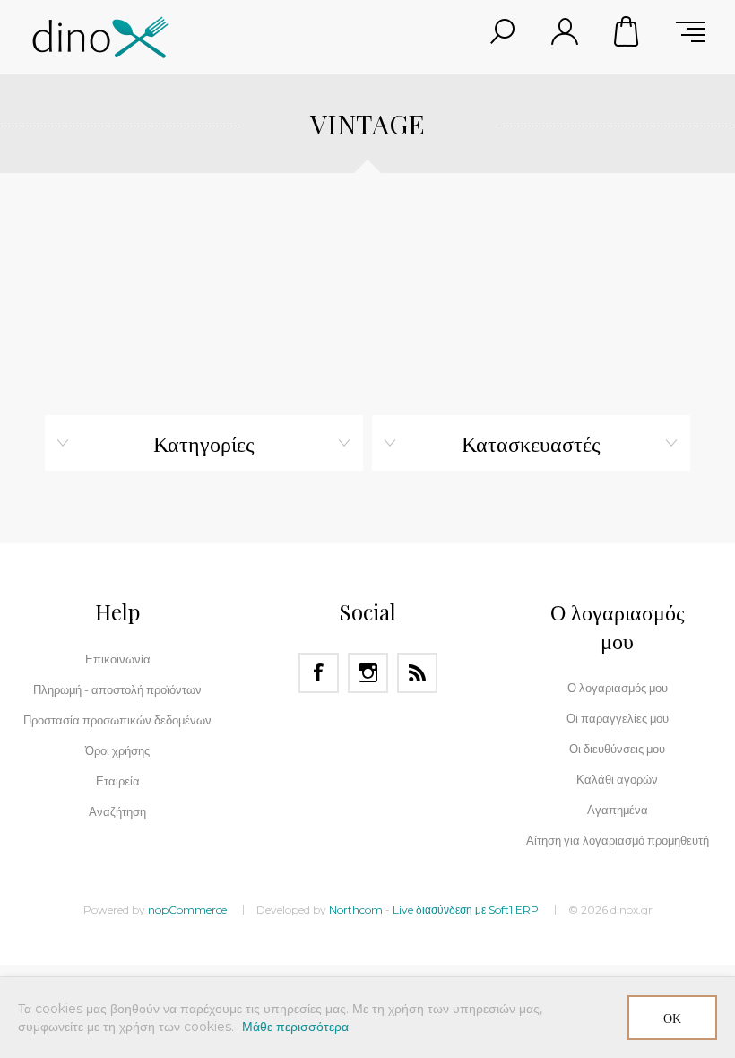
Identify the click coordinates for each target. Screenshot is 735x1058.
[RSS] (417, 673)
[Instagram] (368, 673)
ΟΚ (672, 1018)
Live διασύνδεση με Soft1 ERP (466, 909)
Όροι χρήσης (117, 750)
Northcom (356, 909)
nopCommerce (187, 909)
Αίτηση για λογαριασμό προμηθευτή (617, 840)
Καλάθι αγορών (627, 31)
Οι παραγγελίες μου (617, 718)
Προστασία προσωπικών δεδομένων (117, 720)
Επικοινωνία (118, 659)
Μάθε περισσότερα (295, 1027)
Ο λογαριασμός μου (617, 688)
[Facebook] (318, 673)
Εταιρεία (118, 781)
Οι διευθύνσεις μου (617, 748)
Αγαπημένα (617, 809)
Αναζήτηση (117, 811)
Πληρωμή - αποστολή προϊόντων (117, 689)
